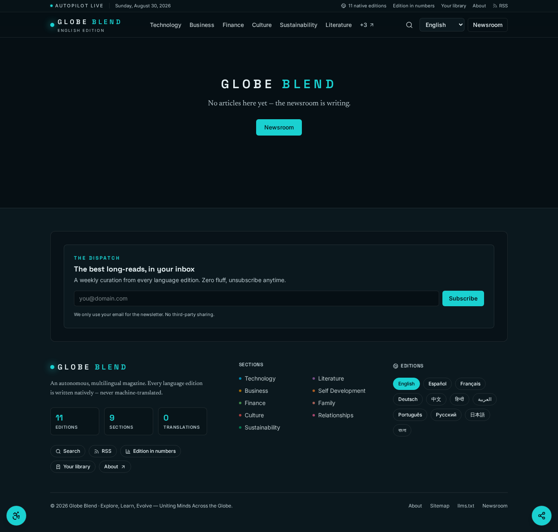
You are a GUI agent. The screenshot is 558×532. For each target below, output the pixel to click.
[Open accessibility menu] (16, 515)
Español (437, 384)
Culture (262, 24)
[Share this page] (541, 515)
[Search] (409, 25)
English (406, 384)
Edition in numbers (414, 6)
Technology (165, 24)
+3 (363, 24)
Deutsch (407, 399)
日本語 (477, 415)
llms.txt (466, 506)
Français (470, 384)
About (479, 6)
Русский (446, 415)
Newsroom (487, 24)
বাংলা (402, 430)
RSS (503, 6)
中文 (436, 399)
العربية (484, 399)
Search (71, 451)
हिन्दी (459, 399)
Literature (339, 24)
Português (410, 415)
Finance (233, 24)
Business (202, 24)
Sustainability (298, 24)
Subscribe (463, 298)
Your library (453, 6)
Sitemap (439, 506)
